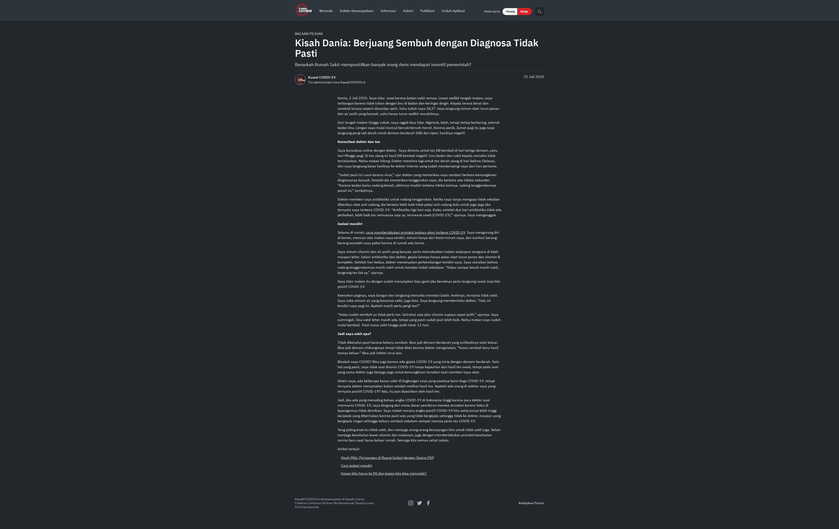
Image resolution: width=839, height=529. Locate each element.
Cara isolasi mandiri (356, 465)
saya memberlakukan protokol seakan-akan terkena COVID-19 (415, 232)
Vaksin (408, 11)
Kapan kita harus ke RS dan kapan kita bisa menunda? (384, 473)
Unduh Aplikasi (453, 11)
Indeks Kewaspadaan (357, 11)
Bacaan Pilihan (309, 33)
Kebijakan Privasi (531, 503)
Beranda (326, 11)
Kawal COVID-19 (322, 77)
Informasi (388, 11)
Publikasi (427, 11)
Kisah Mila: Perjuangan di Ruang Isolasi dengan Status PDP (387, 457)
